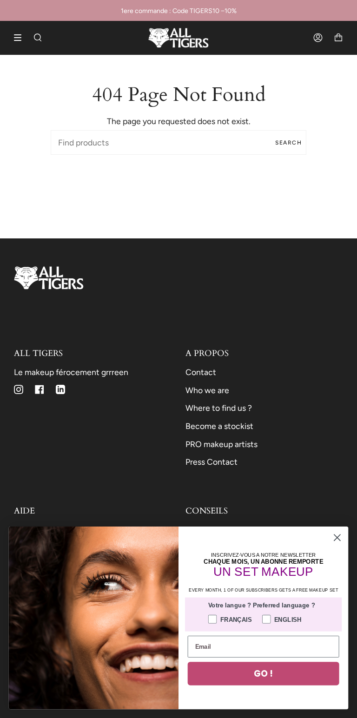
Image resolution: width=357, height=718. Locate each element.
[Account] (318, 38)
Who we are (207, 390)
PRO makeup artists (221, 444)
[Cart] (338, 38)
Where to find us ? (218, 408)
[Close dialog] (337, 537)
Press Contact (211, 462)
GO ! (263, 673)
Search (288, 142)
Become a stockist (219, 426)
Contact (200, 372)
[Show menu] (21, 38)
